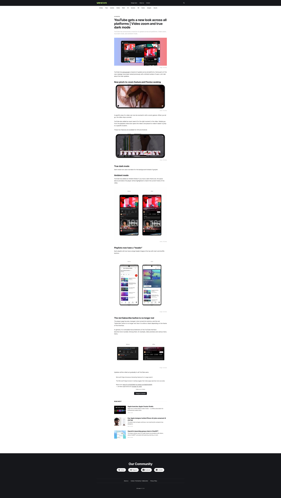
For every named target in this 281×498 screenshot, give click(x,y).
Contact (148, 3)
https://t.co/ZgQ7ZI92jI (129, 384)
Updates (112, 7)
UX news (138, 488)
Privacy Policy (153, 480)
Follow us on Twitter (140, 389)
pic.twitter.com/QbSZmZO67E (144, 384)
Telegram (134, 470)
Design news (134, 3)
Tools (106, 7)
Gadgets (149, 7)
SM (138, 7)
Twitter (122, 470)
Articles (101, 7)
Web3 (123, 7)
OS (128, 7)
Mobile (118, 7)
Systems (133, 7)
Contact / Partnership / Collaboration (139, 480)
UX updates (117, 16)
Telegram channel (140, 393)
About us (142, 3)
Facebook (147, 470)
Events (143, 7)
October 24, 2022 (137, 386)
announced (125, 72)
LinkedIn (160, 470)
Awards (155, 7)
